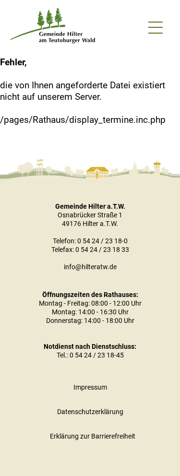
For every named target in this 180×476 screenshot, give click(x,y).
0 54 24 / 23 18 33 (102, 249)
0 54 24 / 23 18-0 (102, 241)
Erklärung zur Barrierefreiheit (92, 436)
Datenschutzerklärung (90, 412)
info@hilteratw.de (90, 267)
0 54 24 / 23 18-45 (97, 355)
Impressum (90, 387)
